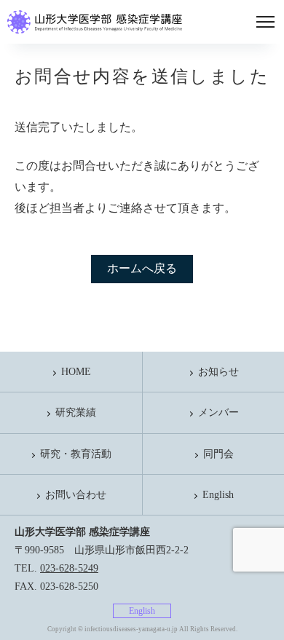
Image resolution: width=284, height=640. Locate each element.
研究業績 (75, 412)
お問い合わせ (75, 494)
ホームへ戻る (142, 268)
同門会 (218, 454)
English (218, 494)
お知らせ (218, 371)
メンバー (218, 412)
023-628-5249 (69, 568)
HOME (76, 371)
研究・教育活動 (75, 454)
